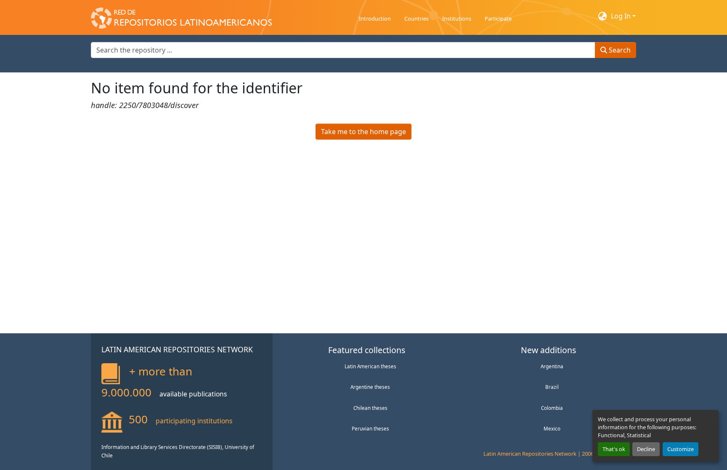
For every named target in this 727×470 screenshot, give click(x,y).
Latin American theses (370, 366)
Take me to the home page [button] (363, 131)
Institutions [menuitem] (456, 18)
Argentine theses (370, 386)
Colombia (552, 407)
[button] (181, 16)
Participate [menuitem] (498, 18)
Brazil (552, 386)
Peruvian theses (370, 428)
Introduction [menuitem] (375, 18)
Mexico (552, 428)
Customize (680, 449)
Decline (646, 449)
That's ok (613, 449)
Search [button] (619, 50)
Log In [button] (621, 16)
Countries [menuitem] (416, 18)
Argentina (552, 366)
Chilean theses (370, 407)
